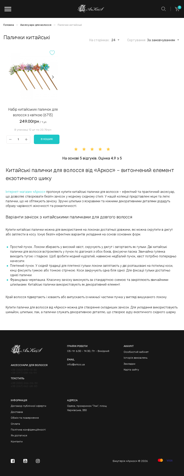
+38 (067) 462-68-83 (24, 386)
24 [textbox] (113, 40)
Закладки (129, 363)
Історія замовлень (135, 357)
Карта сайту (131, 369)
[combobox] (113, 39)
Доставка (17, 412)
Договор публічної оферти (28, 405)
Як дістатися (19, 435)
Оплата (15, 423)
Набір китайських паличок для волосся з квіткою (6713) (33, 112)
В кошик (47, 139)
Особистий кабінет (136, 351)
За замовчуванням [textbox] (161, 40)
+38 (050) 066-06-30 (24, 383)
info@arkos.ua (76, 364)
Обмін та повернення (25, 417)
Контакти (17, 441)
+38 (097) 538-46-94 (24, 372)
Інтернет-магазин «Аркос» (25, 192)
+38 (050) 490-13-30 (24, 369)
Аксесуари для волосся (36, 24)
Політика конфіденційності (28, 429)
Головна (9, 24)
